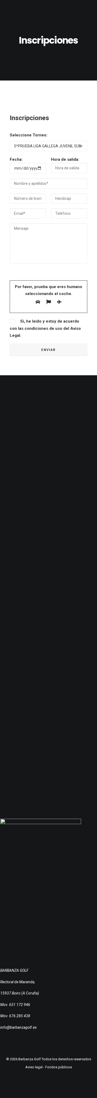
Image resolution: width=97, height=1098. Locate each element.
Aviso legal (34, 1067)
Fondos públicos (58, 1067)
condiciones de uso (43, 328)
